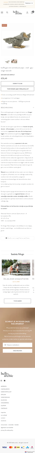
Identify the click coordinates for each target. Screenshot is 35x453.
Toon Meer (18, 301)
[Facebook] (4, 380)
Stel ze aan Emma (24, 238)
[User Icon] (27, 12)
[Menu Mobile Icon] (2, 12)
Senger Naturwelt (8, 75)
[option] (17, 39)
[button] (30, 452)
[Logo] (17, 12)
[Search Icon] (7, 12)
